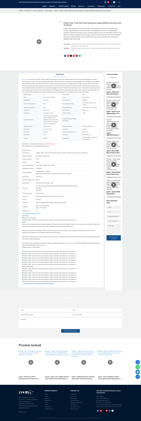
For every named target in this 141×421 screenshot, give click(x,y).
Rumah (46, 394)
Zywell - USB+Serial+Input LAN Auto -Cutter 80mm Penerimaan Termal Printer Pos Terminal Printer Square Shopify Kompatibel (113, 134)
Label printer (73, 396)
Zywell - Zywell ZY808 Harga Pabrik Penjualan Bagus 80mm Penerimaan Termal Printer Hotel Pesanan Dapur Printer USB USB (113, 193)
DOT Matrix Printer (75, 406)
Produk (46, 396)
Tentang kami (48, 400)
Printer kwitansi (48, 10)
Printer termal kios (74, 400)
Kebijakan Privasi (49, 408)
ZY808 (55, 10)
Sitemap (103, 418)
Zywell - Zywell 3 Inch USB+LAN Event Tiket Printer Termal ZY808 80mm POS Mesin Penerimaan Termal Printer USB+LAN (113, 113)
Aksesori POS (73, 404)
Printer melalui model (38, 10)
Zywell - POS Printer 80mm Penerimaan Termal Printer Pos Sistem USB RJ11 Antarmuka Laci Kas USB (112, 93)
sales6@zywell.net (104, 400)
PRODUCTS (28, 10)
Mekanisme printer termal (76, 402)
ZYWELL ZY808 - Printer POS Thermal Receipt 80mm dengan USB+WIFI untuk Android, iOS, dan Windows (85, 10)
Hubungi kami (48, 406)
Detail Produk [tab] (60, 74)
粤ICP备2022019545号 (94, 418)
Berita (46, 402)
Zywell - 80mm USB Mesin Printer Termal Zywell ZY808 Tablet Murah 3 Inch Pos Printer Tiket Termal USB (112, 152)
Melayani (47, 398)
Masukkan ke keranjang (114, 97)
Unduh (46, 404)
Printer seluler (73, 398)
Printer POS (25, 79)
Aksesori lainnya (74, 408)
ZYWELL (21, 10)
